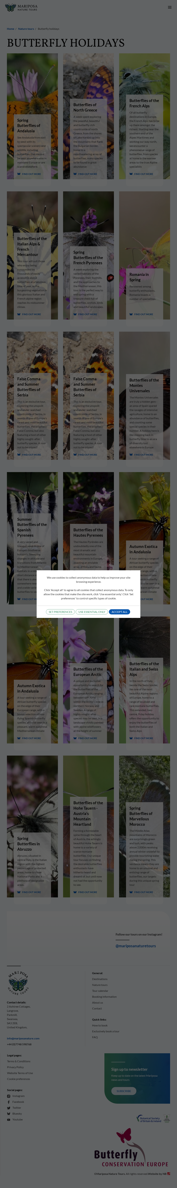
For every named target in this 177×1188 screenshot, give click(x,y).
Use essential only (91, 611)
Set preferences (60, 611)
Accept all (119, 611)
